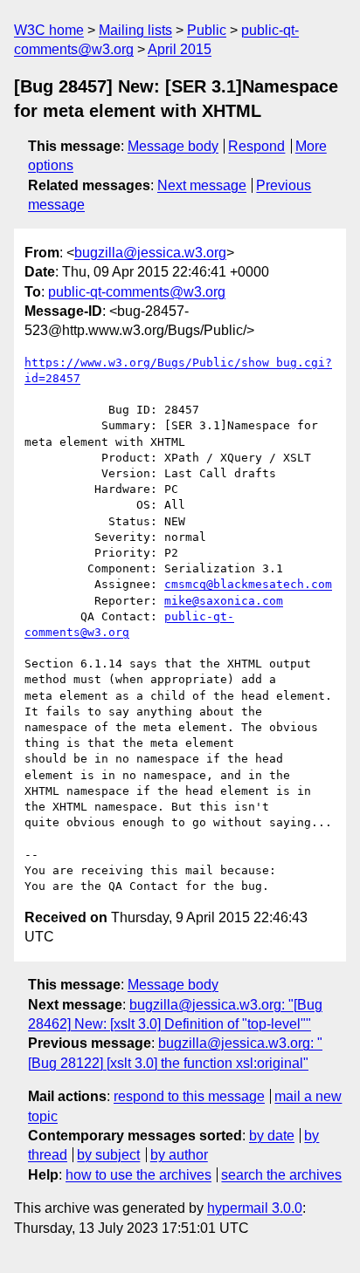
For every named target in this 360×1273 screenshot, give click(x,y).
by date (271, 1135)
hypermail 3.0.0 (254, 1208)
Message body (173, 146)
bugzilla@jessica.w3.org (150, 252)
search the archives (281, 1174)
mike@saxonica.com (223, 600)
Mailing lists (135, 30)
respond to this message (189, 1096)
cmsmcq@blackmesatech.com (248, 584)
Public (206, 30)
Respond (256, 146)
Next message (201, 185)
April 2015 (179, 49)
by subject (108, 1154)
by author (179, 1154)
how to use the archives (138, 1174)
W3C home (49, 30)
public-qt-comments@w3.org (136, 291)
